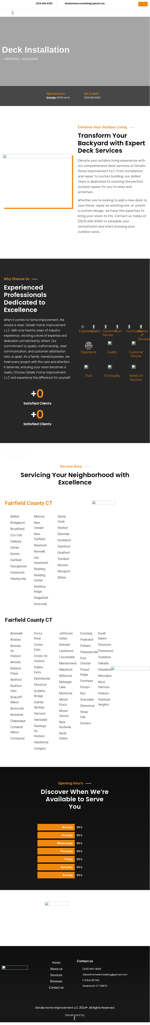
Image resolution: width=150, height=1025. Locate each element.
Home (56, 962)
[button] (111, 12)
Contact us (56, 987)
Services (56, 975)
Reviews (56, 981)
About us (56, 969)
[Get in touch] (80, 96)
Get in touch (91, 93)
